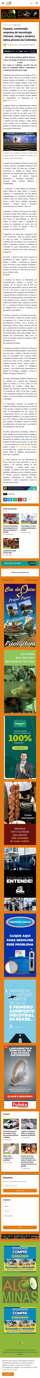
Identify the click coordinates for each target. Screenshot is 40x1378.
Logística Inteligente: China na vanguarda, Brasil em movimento (28, 1133)
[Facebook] (5, 499)
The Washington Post (23, 447)
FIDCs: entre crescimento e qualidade (8, 1158)
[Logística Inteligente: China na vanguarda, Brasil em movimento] (29, 1124)
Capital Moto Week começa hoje (9, 552)
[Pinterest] (20, 499)
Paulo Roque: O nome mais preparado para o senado (28, 528)
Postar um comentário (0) (20, 572)
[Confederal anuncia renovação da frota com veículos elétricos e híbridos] (11, 1124)
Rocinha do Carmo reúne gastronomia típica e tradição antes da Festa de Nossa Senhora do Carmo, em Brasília (28, 1161)
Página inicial (7, 25)
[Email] (24, 499)
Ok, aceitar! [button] (8, 1374)
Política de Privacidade (9, 1369)
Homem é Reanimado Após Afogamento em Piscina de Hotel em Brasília (10, 529)
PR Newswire (12, 100)
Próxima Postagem (31, 580)
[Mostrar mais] (29, 499)
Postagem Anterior (8, 580)
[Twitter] (10, 499)
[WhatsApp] (15, 499)
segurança (17, 25)
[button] (3, 3)
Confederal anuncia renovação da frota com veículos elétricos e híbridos (10, 1134)
